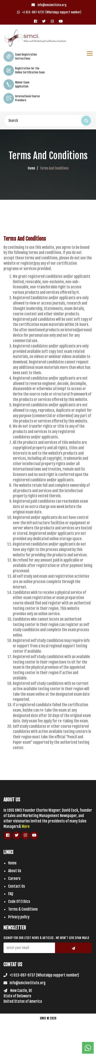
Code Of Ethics (19, 901)
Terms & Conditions (23, 909)
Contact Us (16, 886)
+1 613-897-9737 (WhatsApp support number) (51, 12)
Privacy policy (18, 917)
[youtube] (61, 19)
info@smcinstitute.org (51, 5)
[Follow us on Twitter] (44, 19)
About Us (14, 870)
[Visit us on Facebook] (35, 19)
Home (31, 168)
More (26, 826)
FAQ (10, 893)
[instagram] (52, 19)
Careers (14, 878)
